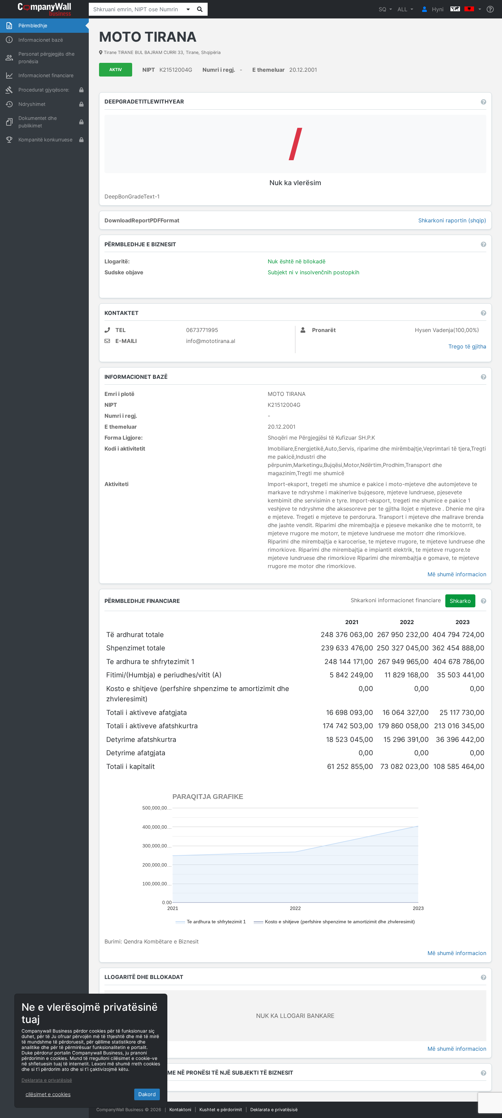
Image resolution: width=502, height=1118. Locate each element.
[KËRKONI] (200, 9)
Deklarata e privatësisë (273, 1109)
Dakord (147, 1094)
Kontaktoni (180, 1109)
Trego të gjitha (467, 346)
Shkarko (460, 600)
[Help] (490, 9)
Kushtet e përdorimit (220, 1109)
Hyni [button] (437, 9)
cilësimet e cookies (48, 1094)
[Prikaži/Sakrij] (188, 9)
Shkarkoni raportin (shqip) (452, 220)
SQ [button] (383, 9)
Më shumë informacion (457, 574)
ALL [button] (403, 9)
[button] (465, 9)
